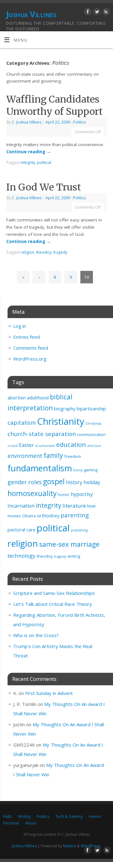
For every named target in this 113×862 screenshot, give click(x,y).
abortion (17, 398)
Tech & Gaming (69, 816)
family (53, 455)
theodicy (43, 252)
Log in (19, 326)
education (71, 444)
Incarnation (21, 505)
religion (27, 252)
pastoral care (21, 530)
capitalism (22, 422)
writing (73, 556)
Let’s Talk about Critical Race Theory (52, 604)
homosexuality (32, 493)
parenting (75, 515)
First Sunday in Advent (49, 693)
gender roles (25, 482)
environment (25, 455)
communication (91, 434)
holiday (91, 482)
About (30, 823)
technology (21, 555)
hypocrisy (82, 494)
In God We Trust (43, 187)
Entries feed (26, 337)
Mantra (69, 846)
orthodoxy (48, 516)
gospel (54, 481)
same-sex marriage (69, 544)
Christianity (60, 421)
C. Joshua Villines (26, 122)
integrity (28, 162)
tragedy (60, 252)
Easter (26, 445)
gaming (90, 470)
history (74, 482)
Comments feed (30, 348)
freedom (72, 456)
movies (14, 516)
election (94, 446)
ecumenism (45, 446)
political (44, 162)
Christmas (93, 423)
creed (13, 446)
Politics (79, 122)
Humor (95, 816)
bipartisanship (91, 409)
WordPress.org (29, 359)
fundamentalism (40, 468)
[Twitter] (96, 13)
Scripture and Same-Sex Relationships (54, 593)
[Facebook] (87, 13)
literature (74, 505)
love (91, 506)
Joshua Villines (31, 14)
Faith (7, 816)
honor (63, 494)
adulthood (38, 398)
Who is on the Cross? (36, 635)
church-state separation (42, 434)
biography (64, 409)
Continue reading (28, 152)
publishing (79, 530)
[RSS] (105, 13)
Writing (24, 816)
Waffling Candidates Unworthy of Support (54, 105)
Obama (29, 516)
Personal (11, 823)
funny (78, 470)
